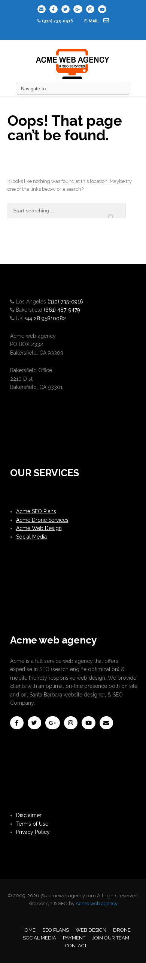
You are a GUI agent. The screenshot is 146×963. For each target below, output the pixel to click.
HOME (28, 930)
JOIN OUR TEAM (110, 938)
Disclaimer (29, 815)
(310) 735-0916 (57, 21)
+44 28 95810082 (45, 318)
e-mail (92, 21)
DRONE (122, 930)
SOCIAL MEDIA (39, 938)
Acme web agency (97, 903)
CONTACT (76, 945)
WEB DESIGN (91, 930)
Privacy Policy (33, 832)
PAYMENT (74, 938)
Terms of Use (32, 824)
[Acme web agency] (73, 61)
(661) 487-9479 (62, 310)
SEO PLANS (55, 930)
